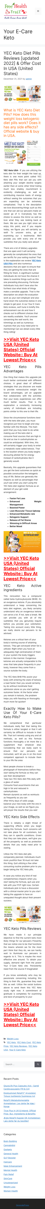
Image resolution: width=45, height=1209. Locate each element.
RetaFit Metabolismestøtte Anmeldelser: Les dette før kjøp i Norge (19, 1103)
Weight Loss (13, 1039)
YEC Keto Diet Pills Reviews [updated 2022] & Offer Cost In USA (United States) (22, 63)
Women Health (11, 1191)
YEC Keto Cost (24, 1042)
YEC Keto (11, 1042)
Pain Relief (9, 1174)
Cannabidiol (9, 1145)
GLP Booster (10, 1158)
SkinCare (8, 1178)
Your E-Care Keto (17, 1050)
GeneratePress (22, 1205)
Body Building (10, 1141)
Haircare (8, 1162)
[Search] (38, 1064)
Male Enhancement (13, 1166)
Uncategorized (11, 1182)
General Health (11, 1153)
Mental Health (10, 1170)
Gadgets (8, 1149)
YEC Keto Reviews (18, 1046)
